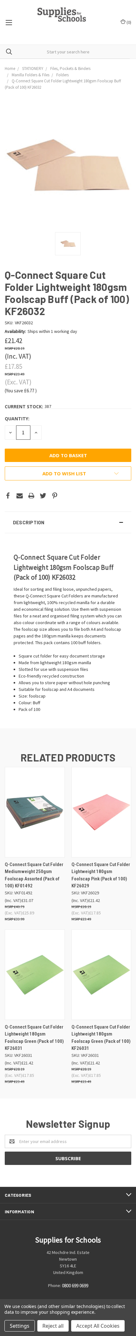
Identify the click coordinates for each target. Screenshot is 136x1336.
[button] (68, 522)
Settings (19, 1325)
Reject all (53, 1325)
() (128, 22)
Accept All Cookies (98, 1325)
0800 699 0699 (75, 1286)
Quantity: (17, 419)
